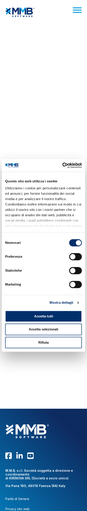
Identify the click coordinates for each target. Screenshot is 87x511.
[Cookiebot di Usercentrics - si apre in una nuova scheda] (62, 165)
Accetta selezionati (43, 329)
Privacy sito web (17, 509)
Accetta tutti (43, 316)
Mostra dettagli (61, 302)
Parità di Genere (17, 499)
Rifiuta (43, 342)
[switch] (75, 256)
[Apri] (77, 10)
